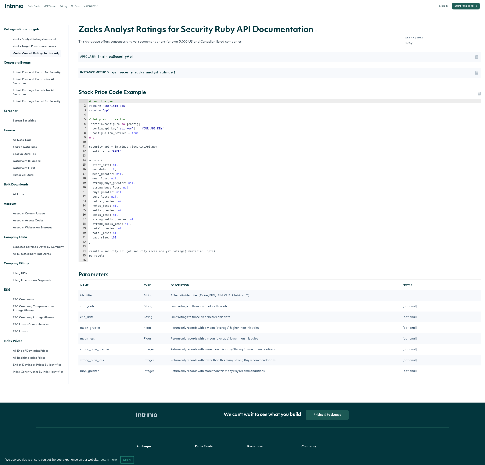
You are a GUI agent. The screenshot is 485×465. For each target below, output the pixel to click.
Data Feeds (34, 6)
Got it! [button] (127, 459)
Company (89, 6)
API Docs (75, 6)
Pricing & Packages (327, 415)
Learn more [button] (108, 459)
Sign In (443, 6)
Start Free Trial (464, 6)
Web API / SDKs (414, 38)
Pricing (63, 6)
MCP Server (50, 6)
